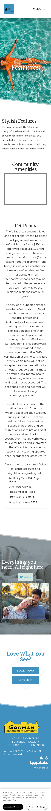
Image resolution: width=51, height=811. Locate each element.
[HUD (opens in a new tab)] (41, 758)
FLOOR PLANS (30, 738)
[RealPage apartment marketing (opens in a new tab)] (25, 763)
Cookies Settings (37, 807)
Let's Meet (25, 680)
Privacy (37, 768)
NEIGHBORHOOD (16, 745)
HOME (15, 738)
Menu (37, 8)
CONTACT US (37, 745)
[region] (25, 800)
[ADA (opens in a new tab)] (46, 758)
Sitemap (45, 768)
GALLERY (33, 741)
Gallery (25, 577)
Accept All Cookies (13, 807)
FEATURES (18, 741)
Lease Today (25, 670)
